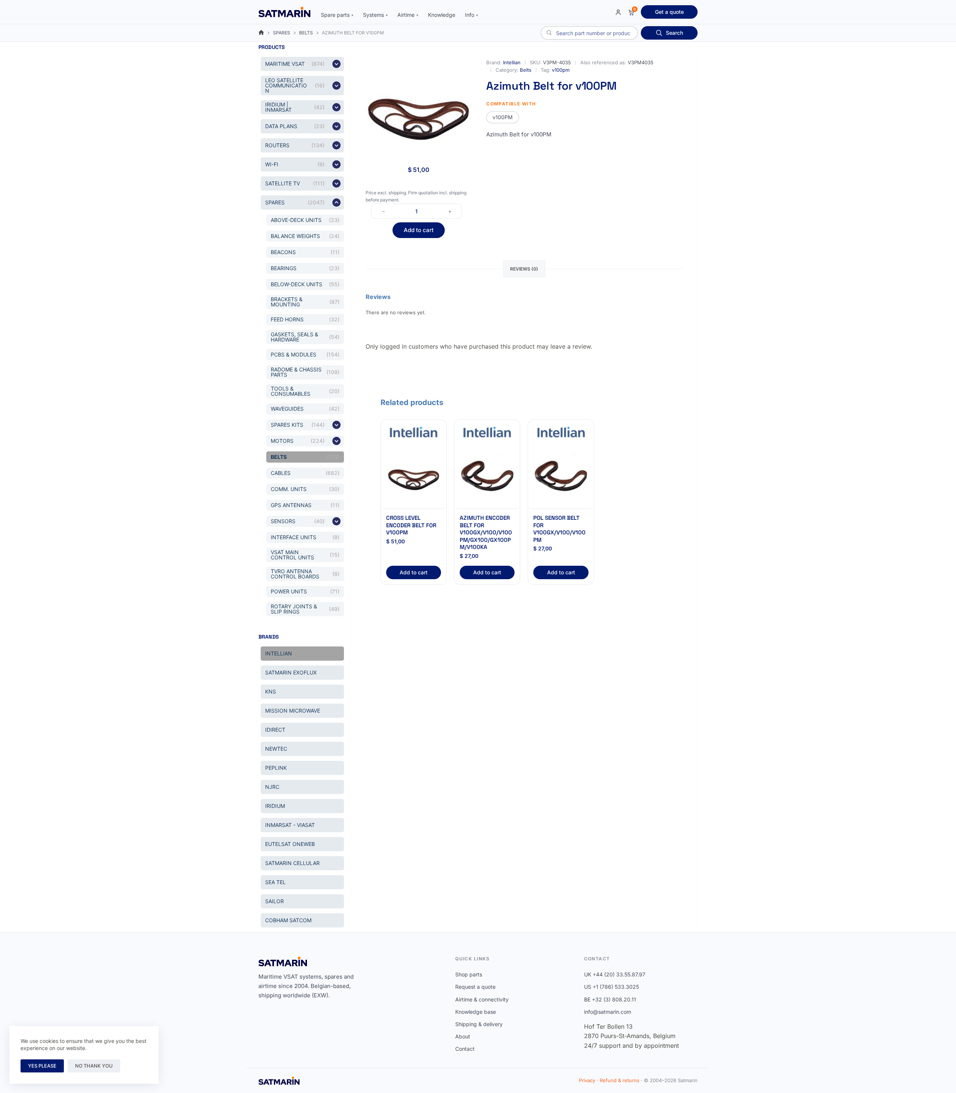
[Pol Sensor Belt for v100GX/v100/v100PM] (560, 476)
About (462, 1036)
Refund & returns (619, 1080)
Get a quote (669, 12)
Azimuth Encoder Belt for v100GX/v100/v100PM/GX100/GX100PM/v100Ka (486, 532)
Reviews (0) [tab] (524, 269)
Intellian (512, 62)
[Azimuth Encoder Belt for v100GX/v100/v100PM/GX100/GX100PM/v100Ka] (487, 476)
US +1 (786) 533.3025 (611, 987)
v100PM (503, 117)
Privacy (587, 1080)
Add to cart (419, 230)
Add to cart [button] (414, 572)
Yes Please (42, 1066)
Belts (525, 70)
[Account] (618, 12)
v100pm (560, 70)
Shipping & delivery (479, 1024)
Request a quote (475, 987)
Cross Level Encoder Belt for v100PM (411, 525)
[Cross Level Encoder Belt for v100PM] (413, 476)
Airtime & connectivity (482, 999)
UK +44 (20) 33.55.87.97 (614, 974)
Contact (465, 1049)
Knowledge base (475, 1012)
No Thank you (94, 1066)
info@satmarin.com (607, 1012)
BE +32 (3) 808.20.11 (610, 999)
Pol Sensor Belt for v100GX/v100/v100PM (559, 528)
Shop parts (468, 974)
